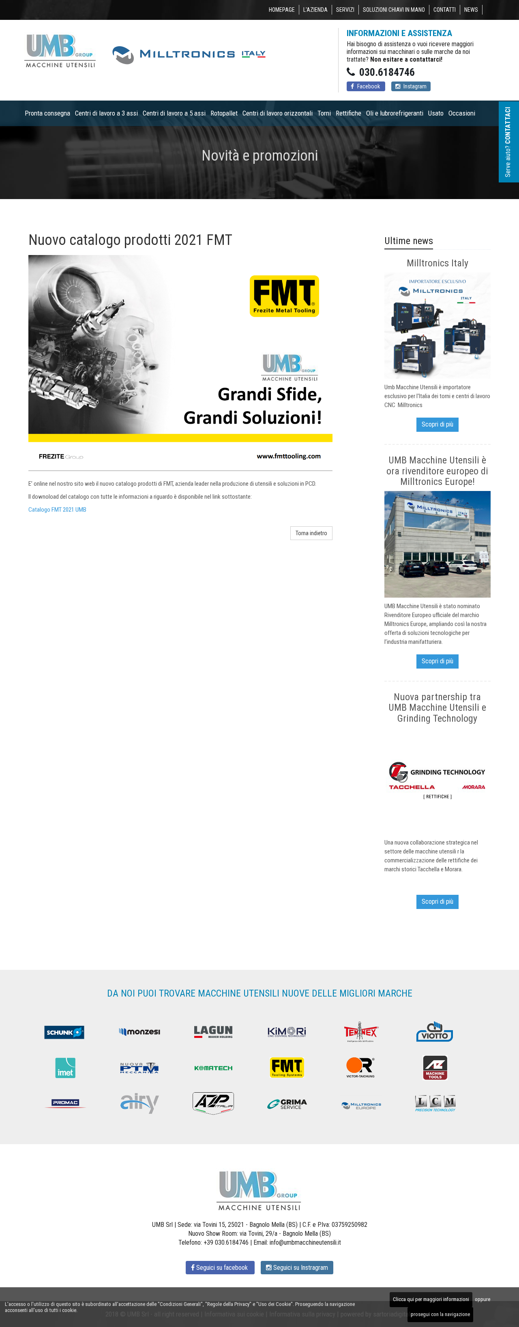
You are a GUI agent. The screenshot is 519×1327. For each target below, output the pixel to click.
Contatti (444, 9)
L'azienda (315, 9)
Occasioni (461, 113)
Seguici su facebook (222, 1267)
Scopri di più (437, 424)
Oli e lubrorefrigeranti (394, 113)
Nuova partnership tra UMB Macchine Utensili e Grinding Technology (437, 707)
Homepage (282, 9)
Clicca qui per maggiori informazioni (431, 1299)
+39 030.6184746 (226, 1242)
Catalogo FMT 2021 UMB (57, 509)
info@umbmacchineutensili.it (305, 1242)
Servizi (345, 9)
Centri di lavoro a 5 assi (174, 113)
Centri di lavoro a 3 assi (106, 113)
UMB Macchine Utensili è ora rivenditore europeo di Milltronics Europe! (437, 470)
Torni (324, 113)
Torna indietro (311, 533)
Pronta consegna (47, 113)
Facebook (368, 86)
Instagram (414, 86)
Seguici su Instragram (300, 1267)
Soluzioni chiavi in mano (394, 9)
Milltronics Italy (437, 263)
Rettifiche (348, 113)
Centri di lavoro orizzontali (277, 113)
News (471, 9)
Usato (436, 113)
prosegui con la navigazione (440, 1314)
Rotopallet (224, 113)
